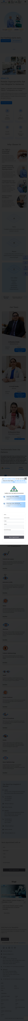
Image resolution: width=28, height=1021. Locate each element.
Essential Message (7, 529)
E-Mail (5, 520)
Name (5, 514)
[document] (14, 510)
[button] (26, 479)
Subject (5, 524)
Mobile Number (7, 517)
